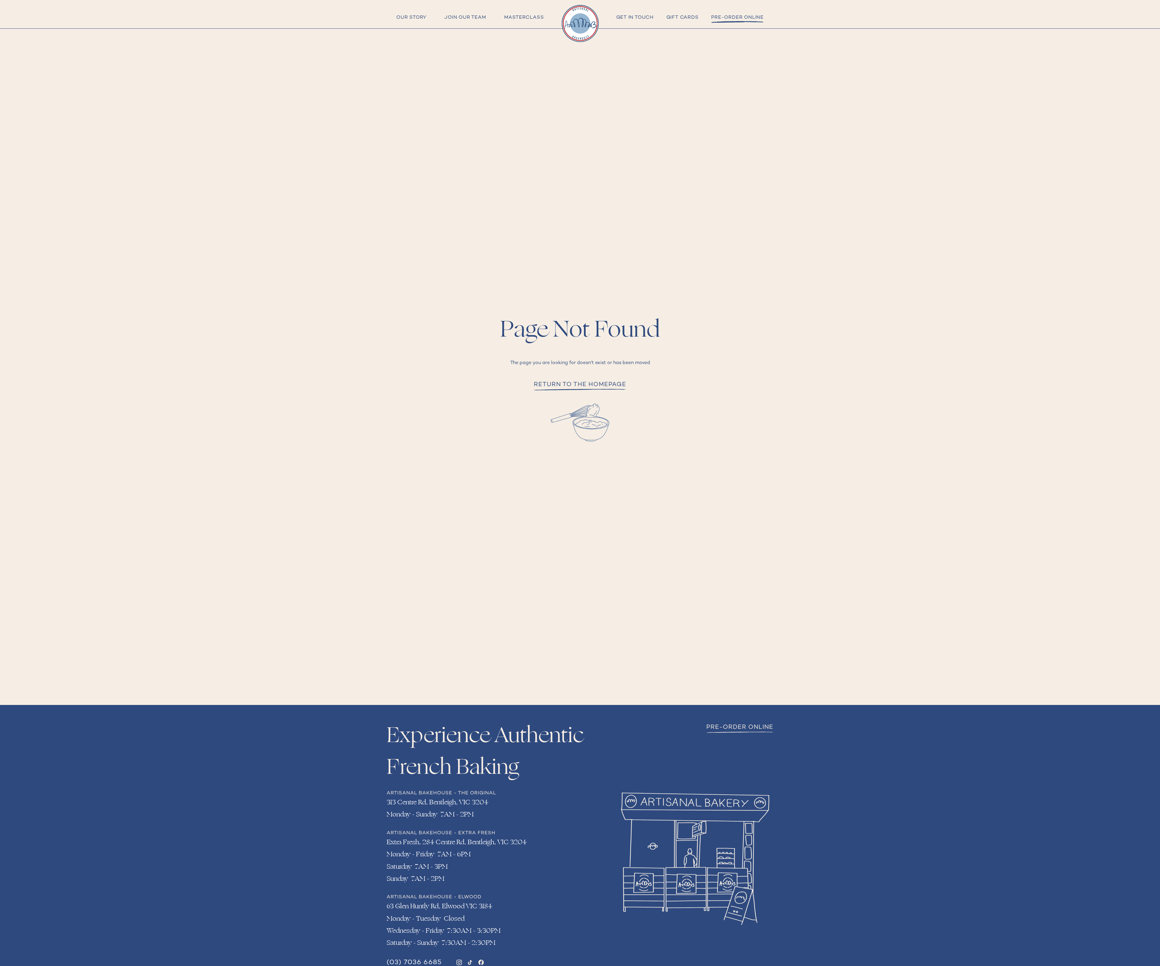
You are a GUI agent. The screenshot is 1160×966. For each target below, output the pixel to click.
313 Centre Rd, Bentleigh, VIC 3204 (437, 802)
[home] (580, 24)
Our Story (411, 17)
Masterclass (524, 17)
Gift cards (682, 17)
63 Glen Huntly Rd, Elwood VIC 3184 (439, 906)
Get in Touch (635, 17)
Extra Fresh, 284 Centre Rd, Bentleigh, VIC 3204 (457, 842)
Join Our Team (465, 17)
